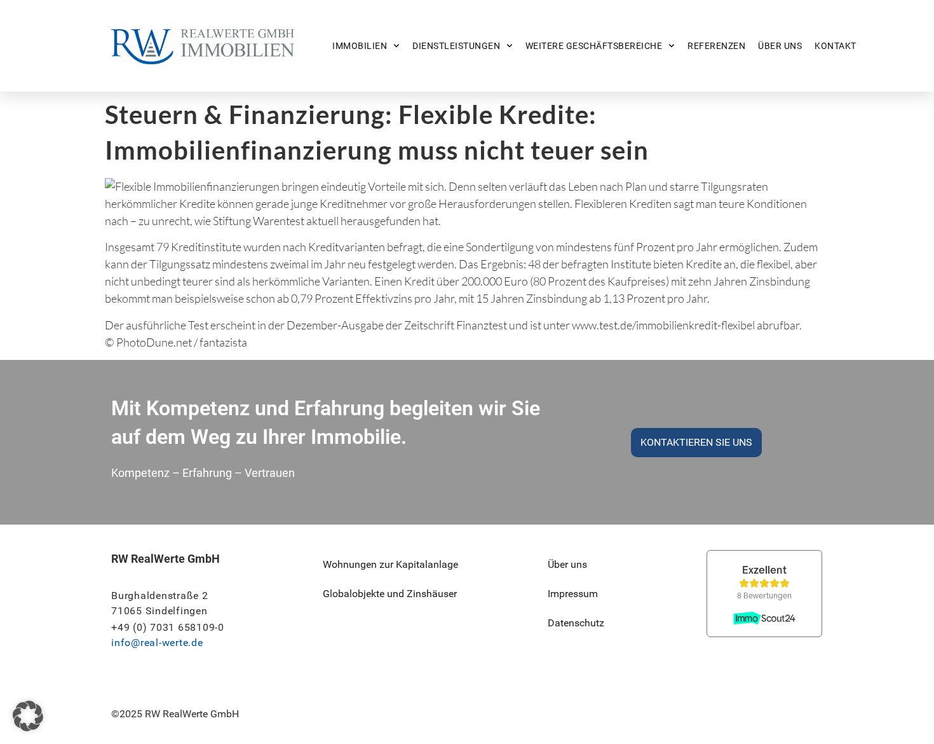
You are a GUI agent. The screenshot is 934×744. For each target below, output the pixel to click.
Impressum (573, 594)
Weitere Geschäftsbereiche (594, 46)
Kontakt (835, 46)
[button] (28, 716)
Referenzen (716, 46)
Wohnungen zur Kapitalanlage (390, 564)
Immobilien (359, 46)
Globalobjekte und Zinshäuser (390, 594)
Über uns (780, 46)
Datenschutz (576, 623)
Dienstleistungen (456, 46)
